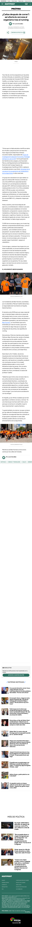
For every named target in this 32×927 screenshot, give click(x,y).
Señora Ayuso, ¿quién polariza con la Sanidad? (19, 775)
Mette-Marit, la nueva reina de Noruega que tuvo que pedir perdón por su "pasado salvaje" (20, 733)
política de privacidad (21, 886)
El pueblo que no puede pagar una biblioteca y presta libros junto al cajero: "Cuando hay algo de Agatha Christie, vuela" (20, 765)
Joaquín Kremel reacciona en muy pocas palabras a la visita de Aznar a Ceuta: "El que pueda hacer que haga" (20, 754)
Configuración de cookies (22, 880)
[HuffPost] (7, 876)
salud (24, 462)
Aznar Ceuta (14, 1)
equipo (3, 880)
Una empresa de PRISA (16, 919)
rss (2, 889)
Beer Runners (6, 322)
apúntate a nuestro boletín (16, 675)
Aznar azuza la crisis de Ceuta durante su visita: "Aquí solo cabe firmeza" (22, 851)
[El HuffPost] (10, 4)
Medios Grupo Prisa (16, 923)
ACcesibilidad (19, 889)
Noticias (3, 462)
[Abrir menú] (2, 4)
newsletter (5, 886)
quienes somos (5, 882)
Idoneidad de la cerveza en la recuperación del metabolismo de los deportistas (16, 171)
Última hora (26, 4)
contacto (4, 884)
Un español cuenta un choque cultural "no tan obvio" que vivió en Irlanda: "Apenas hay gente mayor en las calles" (20, 785)
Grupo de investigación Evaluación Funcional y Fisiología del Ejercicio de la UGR (16, 157)
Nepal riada (20, 1)
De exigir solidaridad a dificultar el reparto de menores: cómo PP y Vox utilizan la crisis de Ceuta (21, 826)
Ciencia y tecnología (14, 462)
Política (16, 9)
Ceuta (9, 1)
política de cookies (20, 882)
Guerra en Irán (28, 1)
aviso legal (18, 884)
